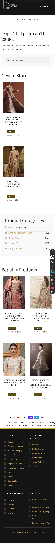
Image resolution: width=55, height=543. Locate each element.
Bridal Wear (14, 238)
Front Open (37, 458)
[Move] (52, 251)
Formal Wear (14, 243)
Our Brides (36, 445)
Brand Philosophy (15, 450)
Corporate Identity (15, 446)
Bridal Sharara (38, 449)
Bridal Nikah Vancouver (37, 517)
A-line (34, 466)
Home (22, 19)
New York (12, 513)
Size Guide (12, 481)
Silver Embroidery (39, 462)
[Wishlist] (52, 275)
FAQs (10, 472)
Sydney (11, 504)
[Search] (52, 292)
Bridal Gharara (38, 453)
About (10, 442)
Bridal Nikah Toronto (40, 507)
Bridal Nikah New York (39, 501)
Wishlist (11, 485)
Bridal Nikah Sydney (40, 511)
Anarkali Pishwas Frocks (20, 233)
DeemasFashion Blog (41, 523)
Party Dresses (15, 248)
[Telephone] (52, 262)
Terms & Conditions (16, 468)
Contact (11, 477)
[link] (52, 256)
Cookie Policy (13, 459)
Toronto (11, 500)
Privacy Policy (13, 455)
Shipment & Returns (16, 464)
